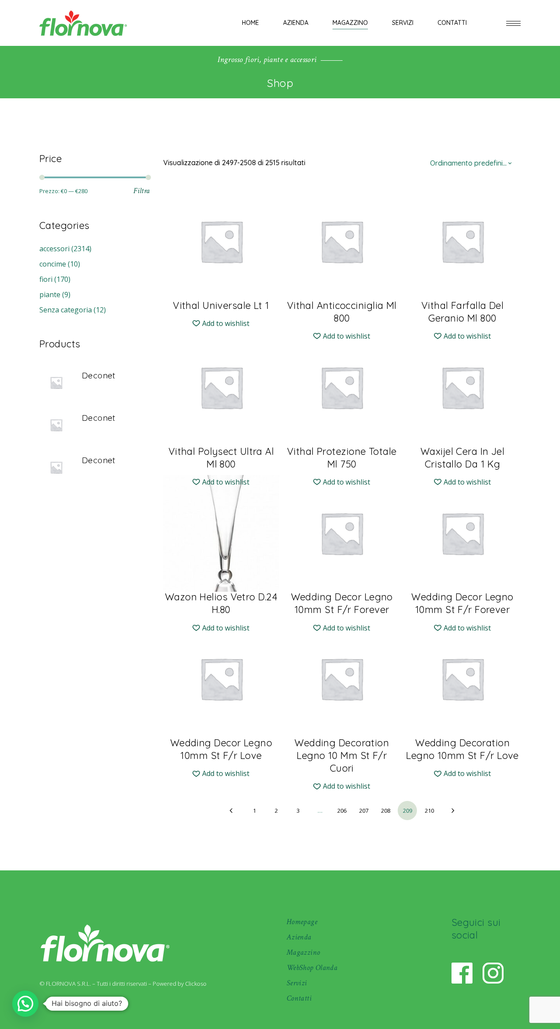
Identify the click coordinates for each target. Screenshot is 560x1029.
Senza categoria (65, 310)
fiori (45, 279)
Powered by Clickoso (179, 983)
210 (429, 810)
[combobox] (472, 162)
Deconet (99, 375)
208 (385, 810)
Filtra (141, 191)
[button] (220, 323)
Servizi (297, 983)
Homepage (302, 922)
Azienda (299, 937)
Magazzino (303, 952)
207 (363, 810)
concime (52, 264)
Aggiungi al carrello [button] (221, 299)
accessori (54, 248)
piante (49, 294)
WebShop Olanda (312, 968)
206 (341, 810)
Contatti (299, 998)
